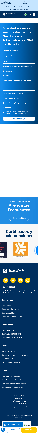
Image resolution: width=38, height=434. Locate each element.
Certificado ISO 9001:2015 (11, 334)
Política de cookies (19, 395)
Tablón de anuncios (9, 359)
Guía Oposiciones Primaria (12, 376)
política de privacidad (25, 103)
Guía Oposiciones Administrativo (14, 384)
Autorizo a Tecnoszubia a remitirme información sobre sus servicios (16, 113)
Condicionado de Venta (19, 404)
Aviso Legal (19, 398)
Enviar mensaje (19, 119)
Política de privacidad (19, 401)
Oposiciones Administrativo (12, 317)
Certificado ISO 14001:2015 (12, 338)
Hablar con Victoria (14, 424)
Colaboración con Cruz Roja (12, 362)
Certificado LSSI (8, 330)
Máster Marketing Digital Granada (14, 387)
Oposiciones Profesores (10, 309)
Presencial (8, 71)
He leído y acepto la (19, 103)
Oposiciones (6, 306)
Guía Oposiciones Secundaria (13, 380)
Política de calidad (8, 351)
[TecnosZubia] (9, 15)
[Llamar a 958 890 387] (3, 429)
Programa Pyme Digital (19, 407)
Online (7, 75)
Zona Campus (13, 430)
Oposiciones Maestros (10, 313)
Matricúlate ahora (29, 430)
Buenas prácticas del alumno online (15, 355)
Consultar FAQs (19, 218)
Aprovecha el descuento (19, 9)
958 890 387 (10, 287)
